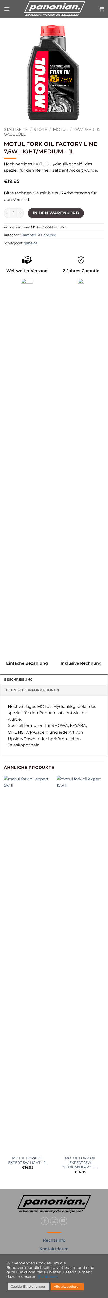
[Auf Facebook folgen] (45, 1221)
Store (40, 129)
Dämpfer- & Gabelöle (38, 235)
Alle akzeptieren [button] (67, 1286)
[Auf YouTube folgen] (63, 1221)
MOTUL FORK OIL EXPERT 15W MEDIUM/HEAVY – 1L (80, 1162)
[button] (7, 9)
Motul (60, 129)
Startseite (16, 129)
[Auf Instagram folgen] (54, 1221)
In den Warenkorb (56, 213)
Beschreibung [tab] (18, 679)
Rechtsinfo (54, 1240)
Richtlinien (47, 1276)
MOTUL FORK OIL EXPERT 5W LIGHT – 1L (27, 1160)
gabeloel (31, 243)
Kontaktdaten (54, 1248)
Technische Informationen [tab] (31, 690)
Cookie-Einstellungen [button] (28, 1286)
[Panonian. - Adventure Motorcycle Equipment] (54, 9)
